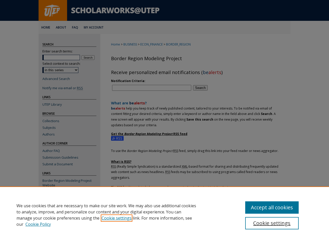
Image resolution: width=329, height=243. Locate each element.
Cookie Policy (38, 224)
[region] (164, 214)
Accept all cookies (272, 207)
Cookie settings (117, 218)
